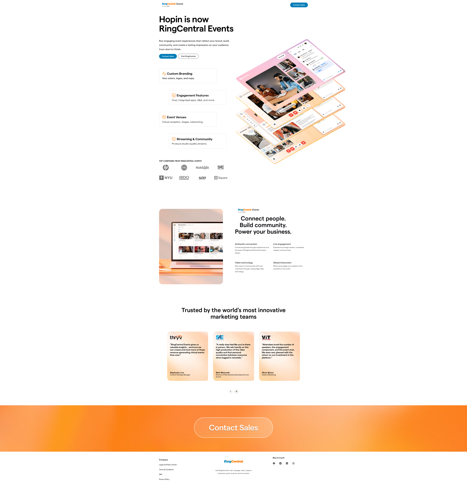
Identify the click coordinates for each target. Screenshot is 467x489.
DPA (160, 474)
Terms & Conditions (166, 470)
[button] (236, 391)
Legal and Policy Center (168, 465)
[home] (173, 5)
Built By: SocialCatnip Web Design (233, 487)
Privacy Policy (164, 479)
